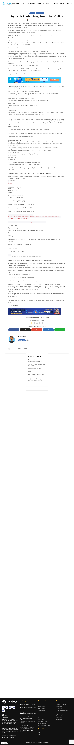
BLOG (67, 3)
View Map (22, 731)
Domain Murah (41, 715)
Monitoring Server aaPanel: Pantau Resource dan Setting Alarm (36, 360)
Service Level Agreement (62, 710)
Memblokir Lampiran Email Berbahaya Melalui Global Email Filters (36, 370)
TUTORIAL (46, 3)
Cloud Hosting (41, 710)
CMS (23, 3)
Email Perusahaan (42, 721)
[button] (4, 743)
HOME (18, 3)
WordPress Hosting (42, 708)
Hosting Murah (41, 706)
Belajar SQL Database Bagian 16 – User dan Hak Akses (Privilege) (36, 379)
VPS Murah (40, 712)
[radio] (31, 323)
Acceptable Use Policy (61, 712)
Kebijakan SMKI (59, 717)
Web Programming (40, 13)
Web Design (32, 13)
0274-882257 (27, 704)
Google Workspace (42, 723)
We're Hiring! (59, 719)
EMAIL (39, 3)
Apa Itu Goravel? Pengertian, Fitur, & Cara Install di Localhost (36, 375)
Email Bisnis (41, 719)
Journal (39, 732)
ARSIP (62, 3)
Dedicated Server (42, 714)
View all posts (22, 340)
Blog (39, 734)
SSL (39, 717)
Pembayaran (59, 706)
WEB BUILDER (30, 3)
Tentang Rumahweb (61, 704)
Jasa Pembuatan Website (44, 725)
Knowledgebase (60, 708)
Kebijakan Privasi (60, 715)
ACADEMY (55, 3)
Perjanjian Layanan (60, 714)
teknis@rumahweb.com (30, 713)
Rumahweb (30, 20)
